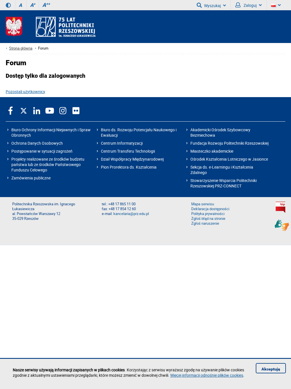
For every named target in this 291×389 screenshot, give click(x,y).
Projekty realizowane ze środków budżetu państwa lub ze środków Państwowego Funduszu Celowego (47, 164)
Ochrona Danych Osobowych (37, 143)
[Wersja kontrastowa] (8, 5)
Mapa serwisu (202, 204)
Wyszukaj (212, 5)
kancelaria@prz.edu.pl (131, 213)
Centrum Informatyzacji (122, 143)
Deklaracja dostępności (210, 208)
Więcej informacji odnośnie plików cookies (206, 375)
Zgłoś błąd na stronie (208, 218)
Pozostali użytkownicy (25, 91)
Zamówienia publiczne (31, 178)
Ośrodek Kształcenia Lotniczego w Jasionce (229, 159)
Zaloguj (250, 5)
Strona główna (20, 48)
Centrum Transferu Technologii (128, 151)
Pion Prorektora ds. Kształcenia (129, 167)
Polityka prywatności (208, 213)
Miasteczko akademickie (211, 151)
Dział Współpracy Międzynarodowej (132, 159)
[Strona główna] (50, 27)
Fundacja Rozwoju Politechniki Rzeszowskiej (229, 143)
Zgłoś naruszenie (205, 223)
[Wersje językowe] (276, 5)
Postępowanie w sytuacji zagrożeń (41, 151)
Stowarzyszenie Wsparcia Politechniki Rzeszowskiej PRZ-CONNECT (223, 183)
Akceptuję (270, 369)
